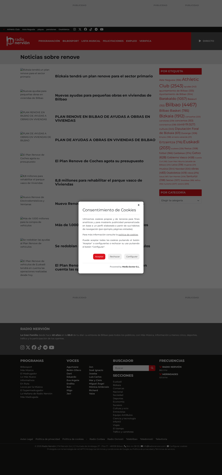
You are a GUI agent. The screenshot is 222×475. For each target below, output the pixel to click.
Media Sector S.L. (130, 266)
